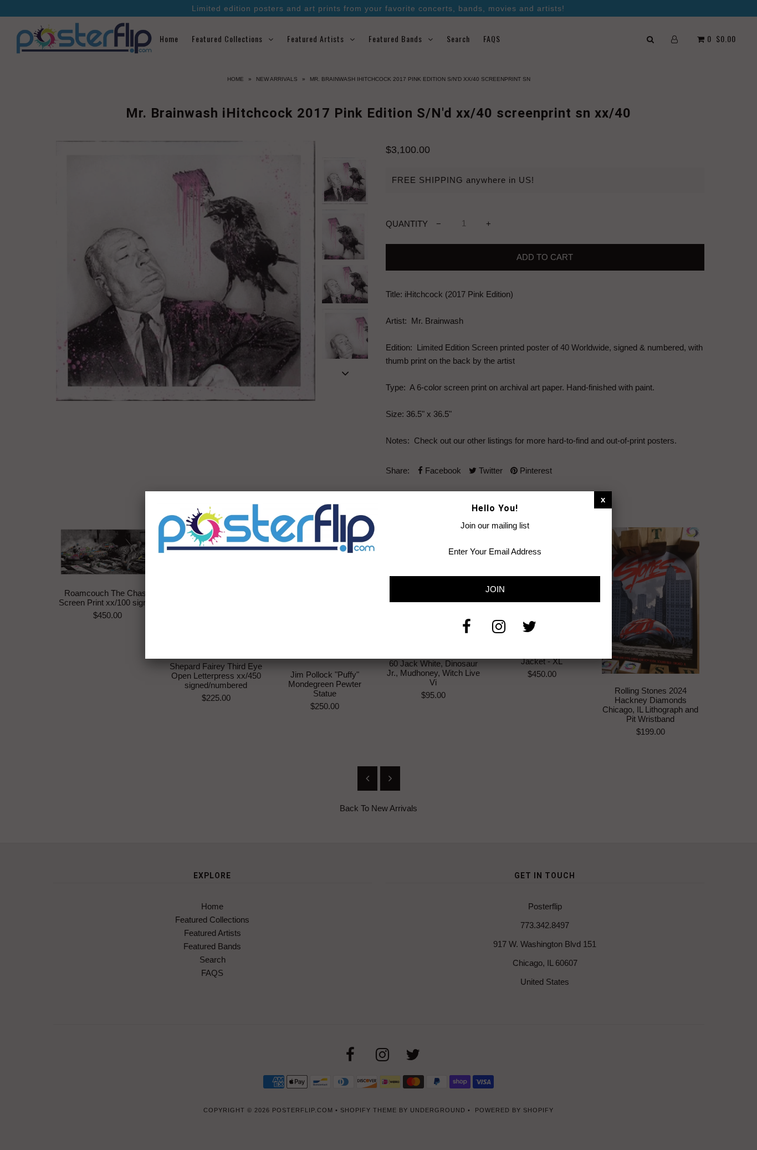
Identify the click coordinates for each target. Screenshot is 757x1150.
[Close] (603, 499)
